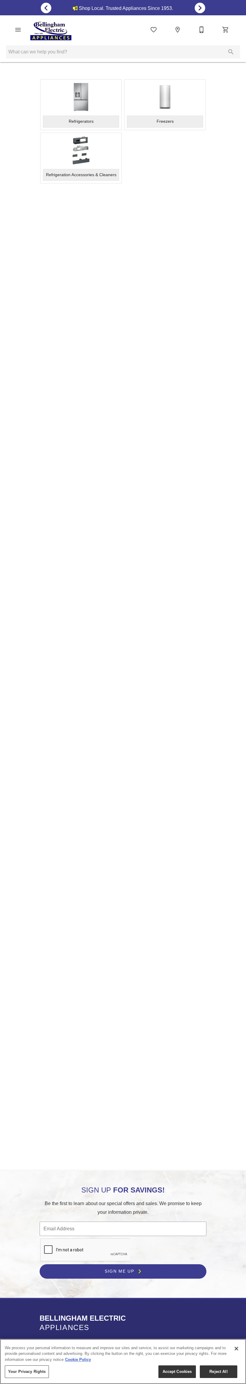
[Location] (177, 30)
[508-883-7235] (201, 30)
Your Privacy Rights (27, 1371)
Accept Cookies (177, 1371)
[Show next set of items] (200, 8)
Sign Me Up (120, 1271)
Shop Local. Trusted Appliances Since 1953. (126, 8)
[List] (153, 30)
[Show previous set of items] (46, 8)
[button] (18, 30)
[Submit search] (231, 52)
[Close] (236, 1348)
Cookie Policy (78, 1359)
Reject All (218, 1371)
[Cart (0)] (225, 30)
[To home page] (51, 31)
